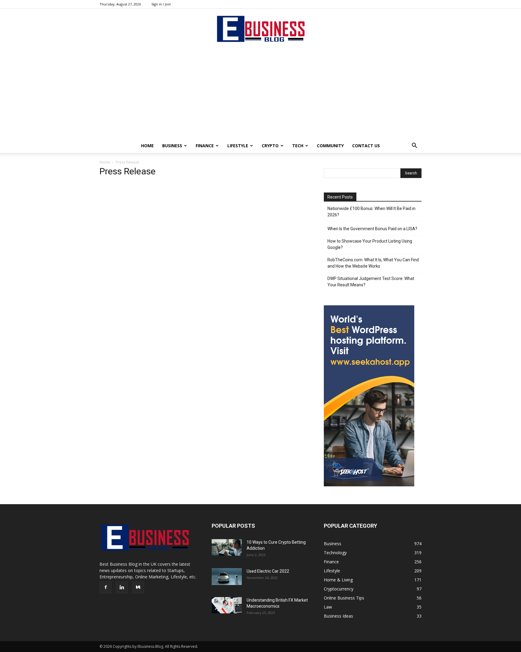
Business (172, 145)
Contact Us (366, 145)
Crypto (270, 145)
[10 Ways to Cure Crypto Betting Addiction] (227, 547)
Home (147, 145)
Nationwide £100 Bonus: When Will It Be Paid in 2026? (371, 211)
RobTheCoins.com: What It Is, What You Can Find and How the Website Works (373, 263)
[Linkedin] (122, 587)
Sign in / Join (161, 4)
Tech (297, 145)
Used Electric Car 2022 (268, 571)
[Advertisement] (260, 93)
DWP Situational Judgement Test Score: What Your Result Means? (370, 281)
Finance (205, 145)
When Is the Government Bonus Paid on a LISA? (372, 228)
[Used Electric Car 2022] (227, 576)
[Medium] (138, 587)
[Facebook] (105, 587)
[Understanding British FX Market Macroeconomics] (227, 605)
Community (330, 145)
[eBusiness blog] (260, 29)
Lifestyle (237, 145)
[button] (414, 146)
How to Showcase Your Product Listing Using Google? (369, 244)
